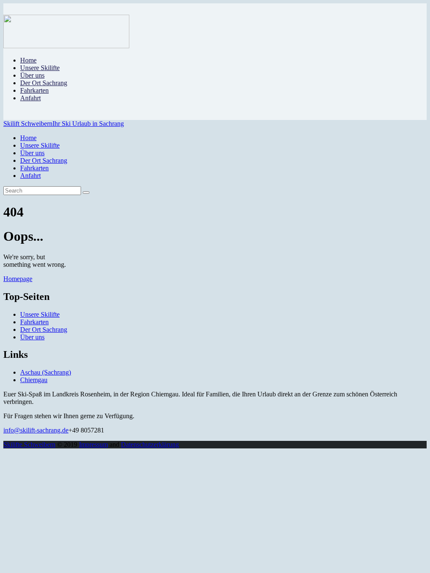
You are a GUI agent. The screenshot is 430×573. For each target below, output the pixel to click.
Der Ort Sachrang (43, 329)
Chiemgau (33, 379)
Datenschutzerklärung (150, 444)
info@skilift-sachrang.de (35, 430)
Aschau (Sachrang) (45, 372)
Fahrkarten (34, 322)
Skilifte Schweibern (29, 444)
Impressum (93, 444)
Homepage (17, 278)
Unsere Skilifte (40, 314)
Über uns (32, 337)
